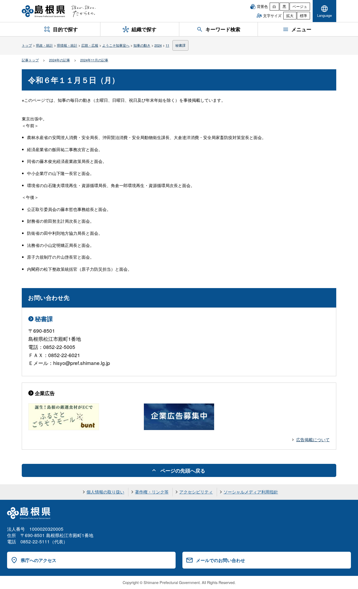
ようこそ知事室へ (115, 45)
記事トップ (30, 59)
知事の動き (141, 45)
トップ (27, 45)
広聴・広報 (89, 45)
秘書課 (180, 45)
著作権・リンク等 (152, 492)
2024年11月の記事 (94, 59)
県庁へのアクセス (38, 560)
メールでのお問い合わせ (220, 560)
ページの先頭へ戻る (182, 470)
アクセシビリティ (196, 492)
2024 (158, 45)
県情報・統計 (67, 45)
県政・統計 (44, 45)
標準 (303, 15)
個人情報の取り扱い (105, 492)
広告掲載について (313, 440)
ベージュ (299, 6)
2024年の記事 (59, 59)
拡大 (290, 15)
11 (167, 45)
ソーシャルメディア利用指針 (251, 492)
